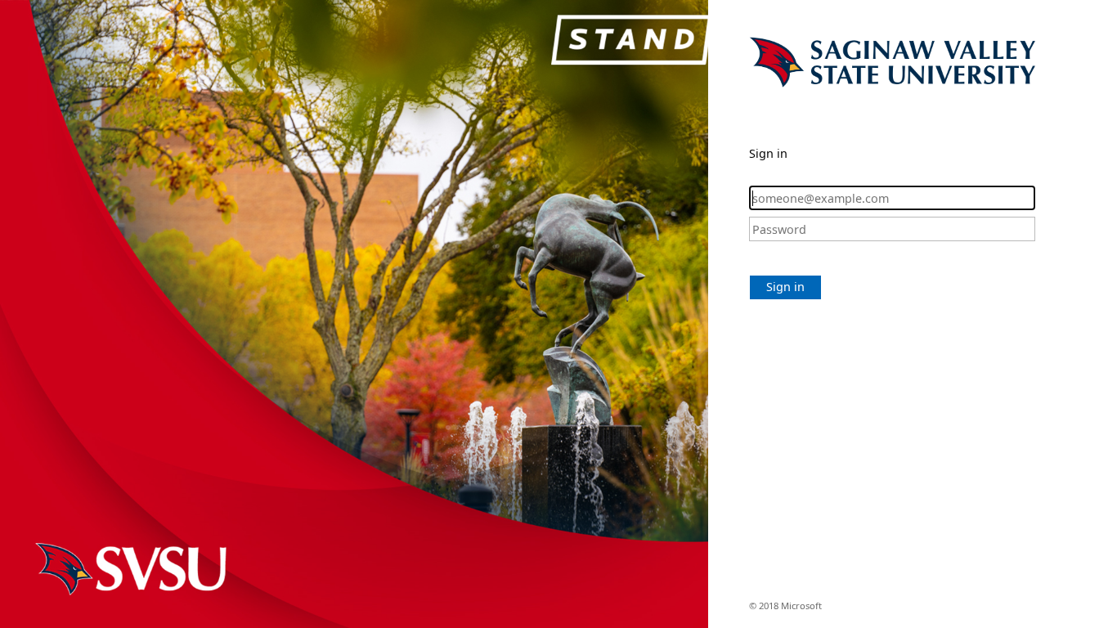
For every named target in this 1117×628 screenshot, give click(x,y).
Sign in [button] (785, 286)
